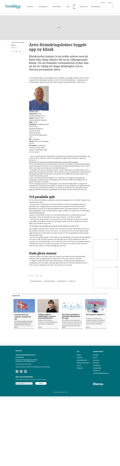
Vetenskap (56, 6)
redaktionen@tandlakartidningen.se (26, 354)
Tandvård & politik (82, 360)
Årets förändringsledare (36, 281)
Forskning (79, 357)
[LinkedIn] (12, 51)
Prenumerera (95, 6)
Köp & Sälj (74, 6)
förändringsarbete (62, 281)
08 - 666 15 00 (20, 357)
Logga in (110, 2)
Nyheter (30, 6)
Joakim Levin (72, 281)
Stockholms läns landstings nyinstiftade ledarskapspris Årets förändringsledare (53, 162)
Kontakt (103, 2)
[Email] (20, 51)
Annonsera (83, 6)
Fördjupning (43, 6)
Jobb (67, 6)
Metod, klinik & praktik (83, 362)
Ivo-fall (79, 365)
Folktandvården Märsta (49, 281)
